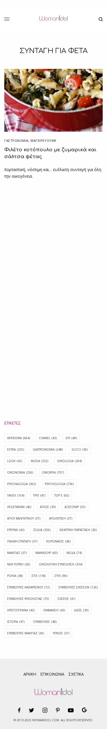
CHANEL (48, 438)
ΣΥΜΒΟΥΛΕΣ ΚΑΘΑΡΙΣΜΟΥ (28, 587)
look (14, 461)
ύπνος (61, 633)
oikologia (69, 461)
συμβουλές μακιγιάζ (25, 633)
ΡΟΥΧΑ (15, 576)
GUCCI (80, 449)
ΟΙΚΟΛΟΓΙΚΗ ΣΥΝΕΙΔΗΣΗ (60, 564)
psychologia (59, 484)
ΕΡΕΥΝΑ (15, 530)
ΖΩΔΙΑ (42, 530)
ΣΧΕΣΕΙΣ (66, 599)
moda (39, 461)
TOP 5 (61, 495)
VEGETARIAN (19, 507)
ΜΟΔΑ (74, 553)
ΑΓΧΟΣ (48, 507)
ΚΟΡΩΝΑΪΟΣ (58, 541)
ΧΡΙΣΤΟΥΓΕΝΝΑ (21, 610)
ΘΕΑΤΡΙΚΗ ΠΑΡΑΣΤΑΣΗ (78, 530)
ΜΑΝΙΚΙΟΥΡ (46, 553)
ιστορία (16, 622)
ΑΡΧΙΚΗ (29, 674)
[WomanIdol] (53, 19)
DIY (71, 438)
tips (39, 495)
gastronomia (48, 449)
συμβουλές (44, 622)
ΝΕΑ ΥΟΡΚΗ (18, 564)
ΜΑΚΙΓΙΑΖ (17, 553)
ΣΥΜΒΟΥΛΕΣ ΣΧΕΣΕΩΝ (78, 587)
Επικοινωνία (52, 674)
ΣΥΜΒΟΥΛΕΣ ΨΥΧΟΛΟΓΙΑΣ (28, 599)
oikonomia (20, 472)
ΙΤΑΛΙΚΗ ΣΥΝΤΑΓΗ (22, 541)
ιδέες (81, 610)
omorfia (53, 472)
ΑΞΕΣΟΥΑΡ (74, 507)
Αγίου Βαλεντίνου (23, 518)
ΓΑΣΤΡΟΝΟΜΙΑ (16, 140)
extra (15, 449)
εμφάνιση (54, 610)
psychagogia (21, 484)
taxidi (15, 495)
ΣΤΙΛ (39, 576)
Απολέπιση (60, 518)
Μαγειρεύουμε (43, 140)
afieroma (18, 438)
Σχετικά (76, 674)
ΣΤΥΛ (60, 576)
